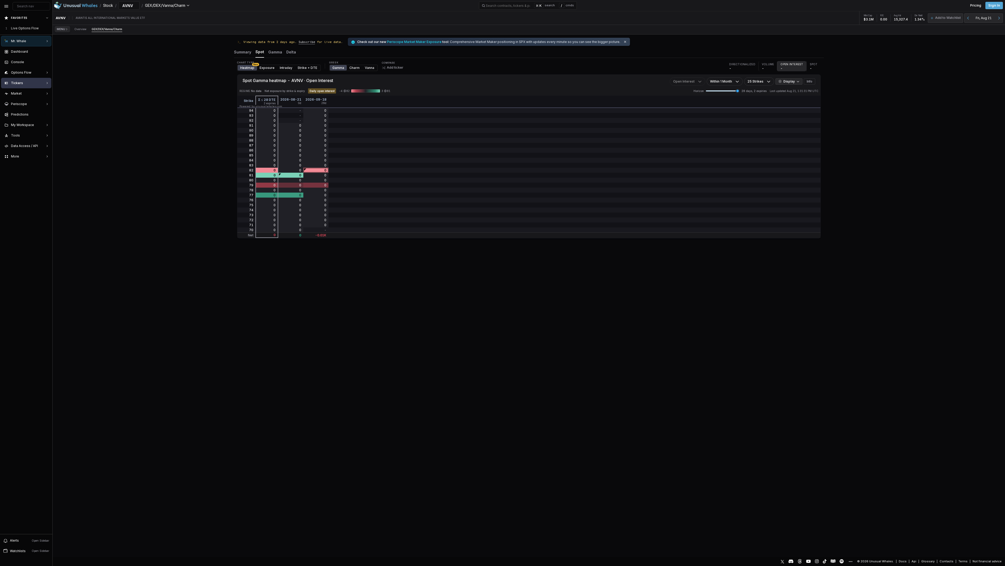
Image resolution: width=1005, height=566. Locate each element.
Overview (80, 29)
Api (914, 561)
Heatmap (248, 67)
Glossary (928, 561)
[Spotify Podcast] (842, 561)
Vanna (369, 68)
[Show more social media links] (850, 561)
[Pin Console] (46, 62)
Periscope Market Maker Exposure (414, 42)
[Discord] (791, 561)
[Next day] (999, 18)
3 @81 (386, 90)
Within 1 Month (721, 81)
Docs (903, 561)
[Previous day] (968, 18)
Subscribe (307, 42)
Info (809, 81)
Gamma (338, 68)
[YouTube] (808, 561)
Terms (963, 561)
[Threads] (800, 561)
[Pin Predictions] (46, 114)
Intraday (286, 68)
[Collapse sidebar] (6, 6)
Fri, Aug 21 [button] (984, 18)
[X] (782, 561)
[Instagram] (817, 561)
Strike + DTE (307, 68)
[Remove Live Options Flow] (47, 28)
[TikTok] (825, 561)
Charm (354, 68)
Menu (61, 29)
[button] (945, 18)
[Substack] (833, 561)
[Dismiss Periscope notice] (625, 41)
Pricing (975, 5)
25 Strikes (755, 81)
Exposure (267, 68)
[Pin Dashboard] (46, 51)
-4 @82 (344, 90)
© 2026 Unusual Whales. (875, 561)
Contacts (946, 561)
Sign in (994, 5)
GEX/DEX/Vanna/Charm (107, 29)
